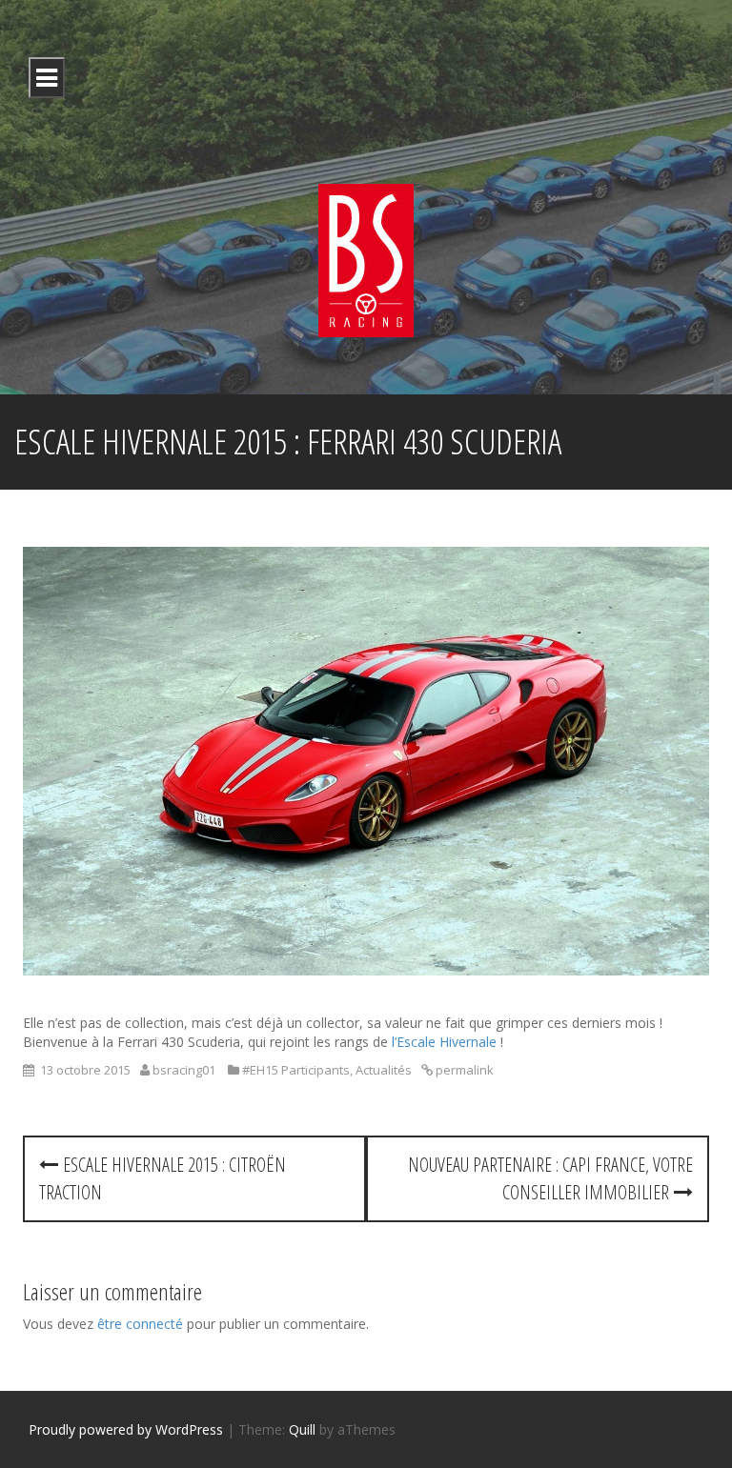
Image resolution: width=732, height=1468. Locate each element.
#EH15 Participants (296, 1069)
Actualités (384, 1069)
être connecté (140, 1324)
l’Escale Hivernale (444, 1042)
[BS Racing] (366, 259)
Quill (302, 1429)
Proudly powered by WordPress (126, 1429)
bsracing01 (183, 1069)
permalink (463, 1069)
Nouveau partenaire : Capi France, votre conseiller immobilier (550, 1178)
